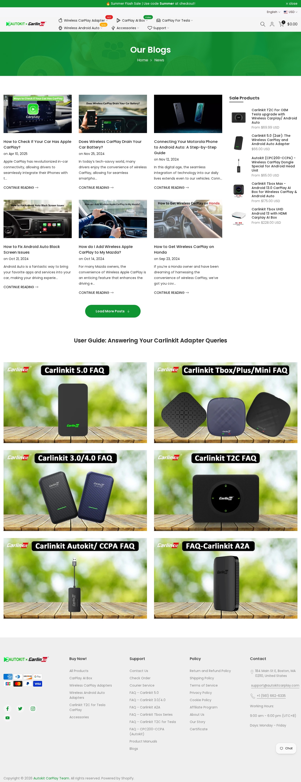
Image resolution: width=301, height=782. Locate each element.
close (10, 3)
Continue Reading (19, 187)
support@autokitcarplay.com (275, 685)
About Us (197, 714)
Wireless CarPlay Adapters (90, 685)
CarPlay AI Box (136, 20)
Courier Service (142, 685)
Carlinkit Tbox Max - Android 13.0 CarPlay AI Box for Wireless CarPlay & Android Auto (274, 190)
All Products (78, 670)
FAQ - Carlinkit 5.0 (144, 692)
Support (159, 28)
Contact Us (139, 670)
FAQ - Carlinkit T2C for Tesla (153, 721)
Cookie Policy (200, 700)
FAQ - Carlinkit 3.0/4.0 (148, 700)
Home (142, 60)
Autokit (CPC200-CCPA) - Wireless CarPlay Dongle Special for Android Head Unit (274, 164)
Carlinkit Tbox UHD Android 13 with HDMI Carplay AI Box (269, 213)
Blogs (134, 748)
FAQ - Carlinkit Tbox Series (151, 714)
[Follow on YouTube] (8, 718)
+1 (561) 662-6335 (271, 695)
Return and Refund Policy (210, 670)
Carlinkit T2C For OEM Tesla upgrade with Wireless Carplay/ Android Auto (274, 116)
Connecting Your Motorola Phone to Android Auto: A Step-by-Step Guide (186, 147)
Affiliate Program (204, 707)
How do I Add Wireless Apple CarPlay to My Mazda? (106, 249)
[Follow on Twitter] (20, 709)
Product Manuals (143, 741)
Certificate (199, 729)
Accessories (126, 28)
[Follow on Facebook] (8, 709)
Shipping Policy (202, 678)
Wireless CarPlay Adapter (87, 20)
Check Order (140, 678)
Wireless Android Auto (85, 27)
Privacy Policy (201, 692)
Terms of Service (204, 685)
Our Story (197, 721)
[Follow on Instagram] (33, 709)
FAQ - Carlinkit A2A (145, 707)
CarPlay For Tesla (176, 20)
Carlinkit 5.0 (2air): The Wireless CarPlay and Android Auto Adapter (271, 140)
